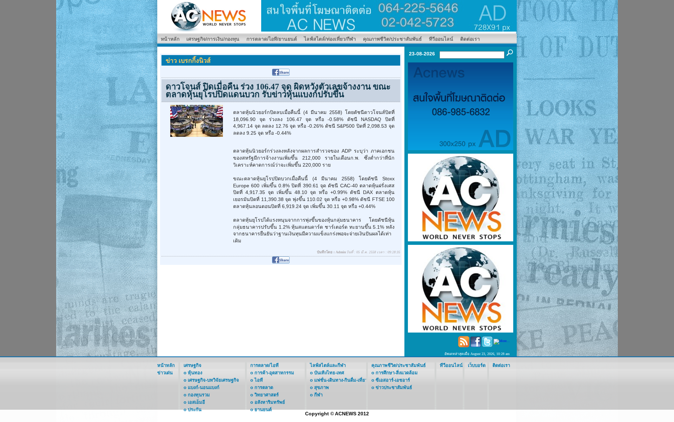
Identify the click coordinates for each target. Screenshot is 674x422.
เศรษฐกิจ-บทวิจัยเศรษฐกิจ (213, 380)
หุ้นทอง (195, 372)
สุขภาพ (321, 387)
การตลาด (264, 387)
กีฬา (318, 394)
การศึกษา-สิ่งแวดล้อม (397, 372)
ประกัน (194, 409)
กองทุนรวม (199, 394)
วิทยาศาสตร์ (267, 394)
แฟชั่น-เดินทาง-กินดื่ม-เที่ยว (341, 380)
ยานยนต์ (263, 409)
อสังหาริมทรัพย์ (270, 402)
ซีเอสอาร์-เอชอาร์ (393, 380)
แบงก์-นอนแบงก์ (203, 387)
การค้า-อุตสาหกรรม (274, 372)
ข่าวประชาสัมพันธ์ (394, 387)
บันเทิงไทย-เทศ (329, 372)
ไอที (259, 380)
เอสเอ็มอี (196, 402)
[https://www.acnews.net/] (389, 15)
